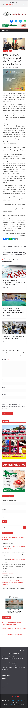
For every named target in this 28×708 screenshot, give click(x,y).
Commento (5, 359)
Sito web (4, 394)
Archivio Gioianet (14, 464)
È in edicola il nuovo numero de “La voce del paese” (14, 248)
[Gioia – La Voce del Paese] (3, 30)
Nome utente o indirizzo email (9, 500)
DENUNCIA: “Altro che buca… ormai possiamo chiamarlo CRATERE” (15, 5)
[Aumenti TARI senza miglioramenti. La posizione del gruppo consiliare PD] (14, 266)
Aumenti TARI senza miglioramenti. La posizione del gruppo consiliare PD (14, 283)
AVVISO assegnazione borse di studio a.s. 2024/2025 (13, 337)
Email (4, 387)
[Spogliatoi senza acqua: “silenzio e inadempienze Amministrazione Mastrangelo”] (14, 294)
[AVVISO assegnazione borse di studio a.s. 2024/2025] (14, 322)
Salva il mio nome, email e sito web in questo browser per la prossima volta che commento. (13, 407)
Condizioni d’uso (6, 675)
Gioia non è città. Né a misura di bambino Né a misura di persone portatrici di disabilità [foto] (13, 582)
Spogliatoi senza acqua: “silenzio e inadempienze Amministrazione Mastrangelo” (14, 310)
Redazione (15, 67)
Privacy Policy (5, 684)
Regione (5, 51)
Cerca (24, 527)
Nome (4, 380)
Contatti (4, 678)
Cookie (3, 687)
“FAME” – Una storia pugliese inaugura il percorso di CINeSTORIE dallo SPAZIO (13, 253)
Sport (10, 51)
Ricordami (5, 518)
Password (4, 509)
